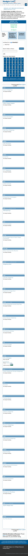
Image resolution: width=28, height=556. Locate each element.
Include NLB (14, 42)
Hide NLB (6, 44)
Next (20, 84)
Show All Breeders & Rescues (14, 79)
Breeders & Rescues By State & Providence (12, 35)
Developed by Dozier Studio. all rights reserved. (17, 553)
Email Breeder (6, 361)
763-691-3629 (9, 362)
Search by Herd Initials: (4, 56)
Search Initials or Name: (5, 48)
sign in (4, 535)
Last (23, 84)
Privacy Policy (6, 548)
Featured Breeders (21, 34)
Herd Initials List (4, 35)
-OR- (4, 54)
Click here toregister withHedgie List (13, 26)
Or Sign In (13, 29)
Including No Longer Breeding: (6, 42)
